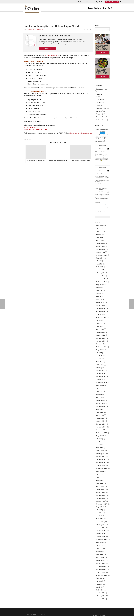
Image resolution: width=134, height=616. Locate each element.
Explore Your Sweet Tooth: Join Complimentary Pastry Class (59, 160)
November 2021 (101, 341)
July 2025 (99, 228)
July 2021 (99, 353)
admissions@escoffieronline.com (80, 133)
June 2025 (99, 231)
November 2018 (101, 406)
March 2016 (100, 486)
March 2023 (100, 299)
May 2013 (99, 587)
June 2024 (99, 264)
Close (120, 1)
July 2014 (99, 545)
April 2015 (99, 519)
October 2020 (100, 379)
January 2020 (100, 403)
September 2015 (101, 504)
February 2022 (100, 332)
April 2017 (99, 448)
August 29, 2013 (31, 29)
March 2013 (100, 593)
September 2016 (101, 468)
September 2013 (101, 575)
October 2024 (100, 252)
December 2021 (101, 338)
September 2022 (101, 317)
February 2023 (100, 302)
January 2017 (100, 457)
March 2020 (100, 397)
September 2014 (101, 539)
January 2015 (100, 528)
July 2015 (99, 510)
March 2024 (100, 270)
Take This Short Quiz (112, 1)
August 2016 (100, 471)
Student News (100, 117)
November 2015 (101, 498)
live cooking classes (50, 55)
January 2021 (100, 371)
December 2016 (101, 459)
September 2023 (101, 282)
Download (46, 48)
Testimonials (100, 120)
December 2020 (101, 373)
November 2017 (101, 427)
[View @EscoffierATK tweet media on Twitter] (107, 208)
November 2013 (101, 569)
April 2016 (99, 483)
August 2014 (100, 542)
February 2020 (100, 400)
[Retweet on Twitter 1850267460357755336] (98, 184)
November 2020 (101, 376)
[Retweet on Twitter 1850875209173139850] (98, 163)
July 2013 (99, 581)
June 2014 (99, 548)
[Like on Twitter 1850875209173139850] (101, 163)
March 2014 (100, 557)
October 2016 (100, 465)
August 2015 (100, 507)
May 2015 (99, 516)
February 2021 (100, 368)
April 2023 (99, 296)
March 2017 (100, 451)
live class (29, 139)
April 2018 (99, 412)
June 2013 (99, 584)
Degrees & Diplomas (94, 8)
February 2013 (100, 596)
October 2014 (100, 536)
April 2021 (99, 362)
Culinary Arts (40, 29)
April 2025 (99, 237)
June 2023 (99, 290)
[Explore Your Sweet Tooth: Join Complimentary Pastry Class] (58, 152)
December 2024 (101, 249)
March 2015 (100, 522)
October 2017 (100, 430)
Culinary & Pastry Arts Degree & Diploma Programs (102, 47)
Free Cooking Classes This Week (81, 160)
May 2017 (99, 445)
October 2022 (100, 314)
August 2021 (100, 350)
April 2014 (99, 554)
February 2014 (100, 560)
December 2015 (101, 495)
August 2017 (100, 436)
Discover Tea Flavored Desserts (36, 160)
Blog (104, 8)
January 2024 (100, 276)
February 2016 (100, 489)
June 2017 (99, 442)
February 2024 (100, 273)
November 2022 (101, 311)
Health (98, 105)
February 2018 (100, 418)
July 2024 (99, 261)
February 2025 (100, 243)
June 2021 (99, 356)
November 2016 (101, 462)
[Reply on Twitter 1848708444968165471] (96, 212)
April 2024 (99, 267)
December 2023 (101, 279)
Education (99, 102)
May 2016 (99, 480)
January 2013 (100, 599)
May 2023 (99, 294)
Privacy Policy (43, 614)
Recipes (98, 114)
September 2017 (101, 433)
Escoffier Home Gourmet (102, 146)
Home (27, 612)
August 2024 (100, 258)
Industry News (101, 108)
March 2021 (100, 365)
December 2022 (101, 308)
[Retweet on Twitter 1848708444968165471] (98, 212)
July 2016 (99, 474)
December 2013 (101, 566)
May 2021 (99, 359)
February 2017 (100, 454)
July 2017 (99, 439)
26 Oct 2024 (101, 170)
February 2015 (100, 525)
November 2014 (101, 534)
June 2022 (99, 323)
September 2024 (101, 255)
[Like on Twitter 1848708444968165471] (101, 212)
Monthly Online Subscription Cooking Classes (101, 71)
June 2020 (99, 391)
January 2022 (100, 335)
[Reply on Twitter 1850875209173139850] (96, 163)
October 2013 (100, 572)
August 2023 (100, 285)
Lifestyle (99, 111)
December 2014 (101, 531)
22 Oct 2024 (101, 191)
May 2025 (99, 234)
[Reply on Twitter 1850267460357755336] (96, 184)
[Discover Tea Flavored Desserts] (36, 152)
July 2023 (99, 288)
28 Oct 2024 (101, 148)
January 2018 (100, 421)
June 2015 (99, 513)
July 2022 (99, 320)
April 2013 (99, 590)
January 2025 (100, 246)
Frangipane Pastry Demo (32, 127)
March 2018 (100, 415)
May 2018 (99, 409)
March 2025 (100, 240)
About (110, 8)
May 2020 (99, 394)
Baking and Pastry (102, 89)
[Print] (85, 29)
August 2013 (100, 578)
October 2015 (100, 501)
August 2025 (100, 225)
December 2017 (101, 424)
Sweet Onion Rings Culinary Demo (36, 129)
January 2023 (100, 305)
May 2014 (99, 551)
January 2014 (100, 563)
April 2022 (99, 326)
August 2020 (100, 385)
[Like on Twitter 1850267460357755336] (101, 184)
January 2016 (100, 492)
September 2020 (101, 382)
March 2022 (100, 329)
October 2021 (100, 344)
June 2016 (99, 477)
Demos (98, 99)
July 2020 (99, 388)
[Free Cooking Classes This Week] (80, 152)
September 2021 (101, 347)
